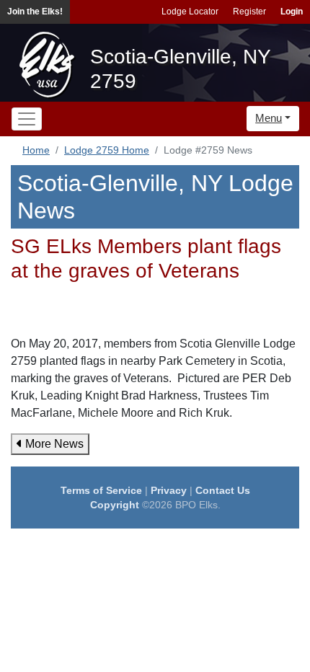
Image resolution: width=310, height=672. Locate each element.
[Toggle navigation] (27, 119)
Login (291, 11)
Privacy (169, 490)
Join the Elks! (35, 11)
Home (36, 150)
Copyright (114, 504)
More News (53, 444)
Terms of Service (101, 490)
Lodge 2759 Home (106, 150)
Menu (268, 118)
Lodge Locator (189, 11)
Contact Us (222, 490)
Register (249, 11)
